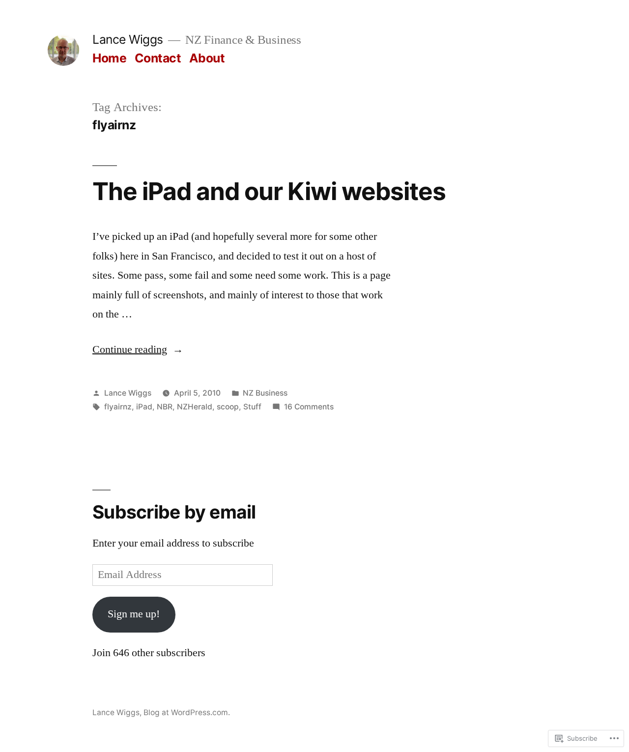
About (207, 58)
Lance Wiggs (127, 39)
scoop (228, 406)
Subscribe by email (174, 512)
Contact (158, 58)
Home (109, 58)
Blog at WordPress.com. (186, 712)
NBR (164, 406)
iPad (144, 406)
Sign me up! (134, 614)
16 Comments (309, 406)
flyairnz (118, 406)
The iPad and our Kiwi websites (269, 191)
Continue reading (129, 349)
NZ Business (265, 393)
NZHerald (194, 406)
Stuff (252, 406)
